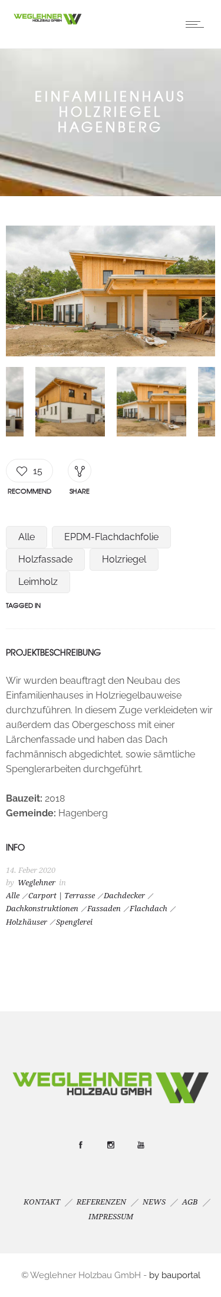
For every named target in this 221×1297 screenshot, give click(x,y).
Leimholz (38, 581)
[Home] (47, 22)
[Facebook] (80, 1145)
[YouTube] (140, 1145)
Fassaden (104, 908)
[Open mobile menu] (197, 24)
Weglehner (36, 882)
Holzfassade (45, 559)
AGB (190, 1201)
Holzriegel (124, 559)
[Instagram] (110, 1145)
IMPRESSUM (110, 1216)
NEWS (154, 1201)
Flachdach (148, 908)
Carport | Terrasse (61, 895)
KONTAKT (42, 1201)
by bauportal (174, 1275)
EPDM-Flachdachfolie (111, 536)
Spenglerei (74, 922)
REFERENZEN (101, 1201)
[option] (110, 293)
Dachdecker (124, 895)
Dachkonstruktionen (42, 908)
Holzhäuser (26, 922)
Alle (26, 536)
